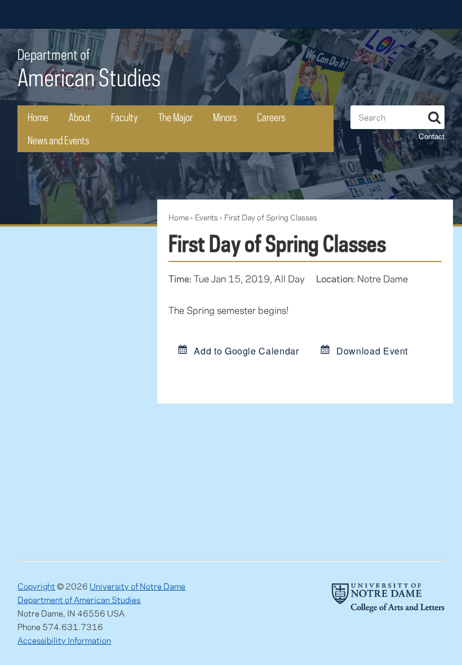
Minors (225, 116)
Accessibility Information (64, 640)
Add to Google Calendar (245, 350)
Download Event (371, 350)
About (80, 116)
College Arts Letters (355, 14)
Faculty (124, 116)
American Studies (89, 68)
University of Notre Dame (137, 586)
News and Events (58, 140)
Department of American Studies (78, 599)
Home (38, 116)
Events (206, 217)
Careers (271, 116)
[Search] (434, 116)
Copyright (36, 586)
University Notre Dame (102, 14)
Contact (432, 136)
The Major (175, 116)
